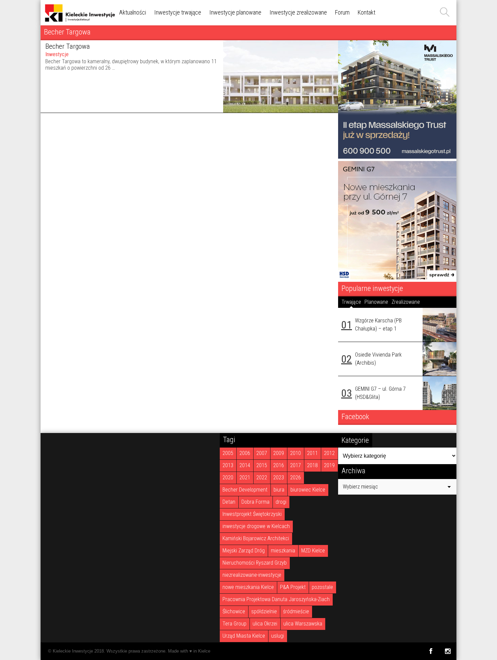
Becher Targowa (67, 46)
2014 (244, 465)
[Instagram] (447, 651)
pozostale (322, 587)
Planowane (376, 302)
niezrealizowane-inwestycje (251, 575)
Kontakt (366, 12)
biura (279, 489)
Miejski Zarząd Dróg (243, 550)
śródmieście (296, 611)
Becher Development (244, 489)
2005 (227, 453)
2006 (244, 453)
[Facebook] (430, 651)
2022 (261, 477)
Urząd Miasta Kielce (243, 636)
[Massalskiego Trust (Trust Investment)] (397, 157)
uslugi (277, 636)
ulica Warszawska (302, 623)
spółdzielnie (264, 611)
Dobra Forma (255, 502)
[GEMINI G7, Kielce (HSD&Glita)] (397, 277)
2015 (261, 465)
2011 (312, 453)
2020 (227, 477)
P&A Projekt (293, 587)
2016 (278, 465)
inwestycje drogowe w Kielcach (256, 526)
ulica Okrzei (265, 623)
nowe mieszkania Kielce (248, 587)
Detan (228, 502)
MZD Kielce (313, 550)
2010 (295, 453)
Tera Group (234, 623)
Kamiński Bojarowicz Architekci (255, 538)
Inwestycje (57, 54)
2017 (295, 465)
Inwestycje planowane (235, 12)
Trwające (351, 302)
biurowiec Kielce (307, 489)
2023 (278, 477)
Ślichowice (233, 611)
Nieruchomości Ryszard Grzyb (254, 563)
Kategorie (355, 440)
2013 (227, 465)
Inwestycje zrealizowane (298, 12)
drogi (281, 502)
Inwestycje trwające (177, 12)
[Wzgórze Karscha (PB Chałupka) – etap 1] (439, 325)
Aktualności (132, 12)
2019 (329, 465)
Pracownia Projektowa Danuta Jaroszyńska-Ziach (276, 599)
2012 (329, 453)
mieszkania (283, 550)
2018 (312, 465)
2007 (261, 453)
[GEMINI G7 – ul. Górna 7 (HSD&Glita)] (439, 393)
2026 (295, 477)
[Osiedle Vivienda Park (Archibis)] (439, 359)
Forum (342, 12)
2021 (244, 477)
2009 (278, 453)
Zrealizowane (406, 302)
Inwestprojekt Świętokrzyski (252, 514)
